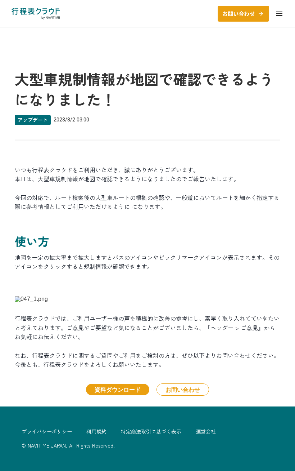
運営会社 (206, 431)
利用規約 (96, 431)
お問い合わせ (182, 389)
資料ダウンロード (118, 389)
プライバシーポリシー (47, 431)
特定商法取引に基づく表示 (151, 431)
